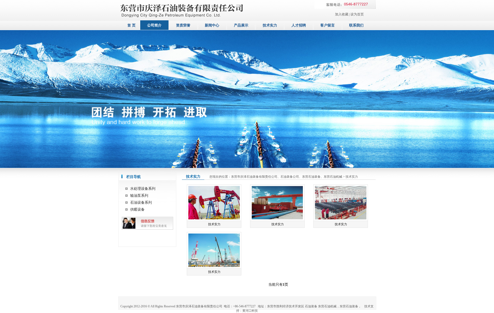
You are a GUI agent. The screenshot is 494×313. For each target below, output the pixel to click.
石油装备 (311, 306)
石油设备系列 (141, 202)
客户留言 (327, 25)
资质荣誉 (183, 25)
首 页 (131, 25)
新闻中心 (212, 25)
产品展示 (241, 25)
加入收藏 (341, 14)
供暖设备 (137, 209)
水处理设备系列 (142, 189)
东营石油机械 (327, 306)
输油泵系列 (139, 196)
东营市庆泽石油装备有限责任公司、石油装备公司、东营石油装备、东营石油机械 (286, 176)
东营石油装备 (349, 306)
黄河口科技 (250, 310)
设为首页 (357, 14)
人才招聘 (299, 25)
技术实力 (270, 25)
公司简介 (154, 25)
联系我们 (356, 25)
